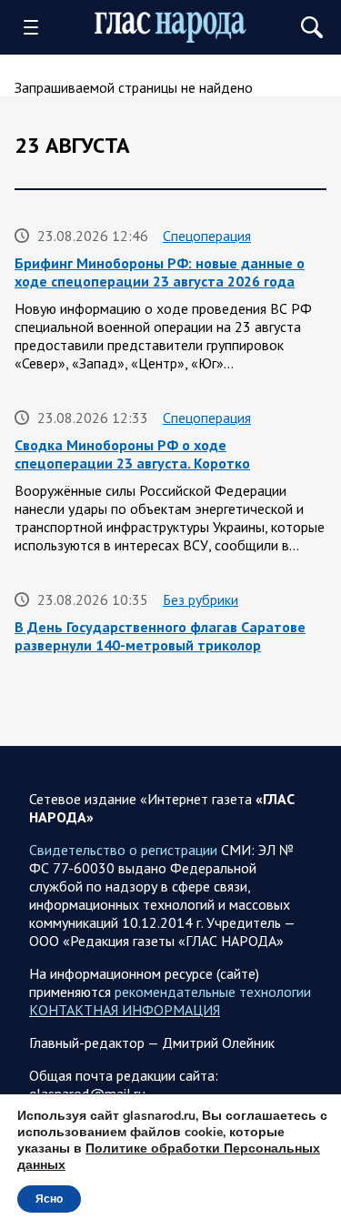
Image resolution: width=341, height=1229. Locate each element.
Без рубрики (200, 599)
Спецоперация (207, 236)
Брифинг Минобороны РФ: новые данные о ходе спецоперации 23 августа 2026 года (160, 272)
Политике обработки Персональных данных (168, 1157)
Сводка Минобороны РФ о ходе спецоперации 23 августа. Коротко (132, 454)
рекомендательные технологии (213, 991)
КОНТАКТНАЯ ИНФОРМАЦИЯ (124, 1010)
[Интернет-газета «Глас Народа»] (171, 28)
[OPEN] (37, 27)
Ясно (49, 1199)
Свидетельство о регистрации (123, 850)
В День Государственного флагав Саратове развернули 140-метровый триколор (160, 636)
